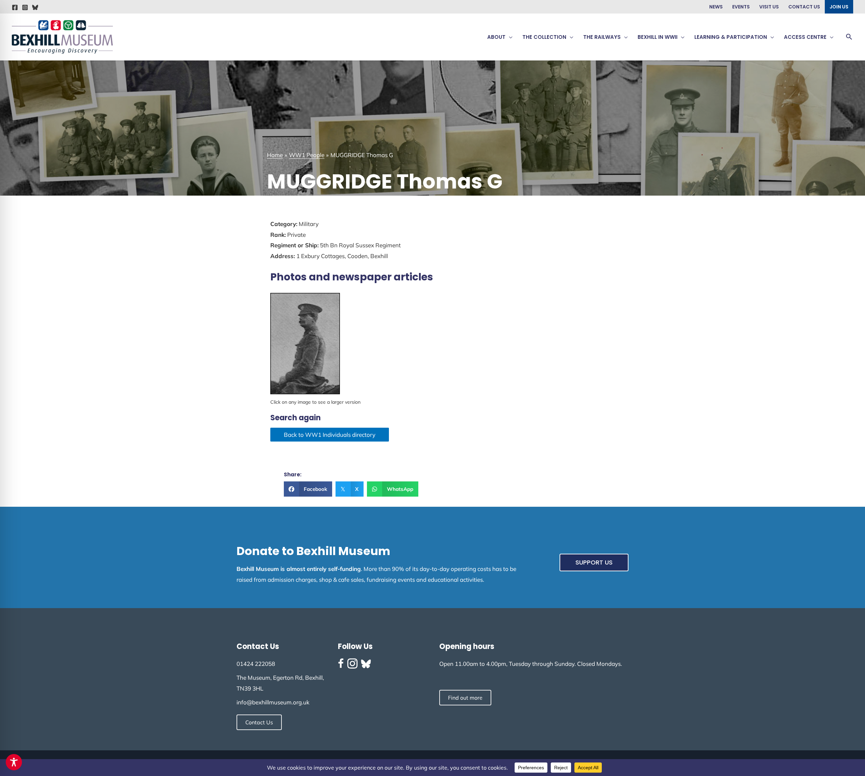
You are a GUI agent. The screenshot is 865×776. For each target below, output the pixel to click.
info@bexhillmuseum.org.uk (273, 702)
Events (741, 6)
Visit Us (769, 6)
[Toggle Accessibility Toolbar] (14, 762)
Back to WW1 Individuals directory (329, 434)
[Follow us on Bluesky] (366, 663)
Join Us (839, 6)
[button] (508, 37)
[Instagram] (25, 7)
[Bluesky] (35, 7)
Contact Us (804, 6)
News (716, 6)
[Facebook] (15, 7)
